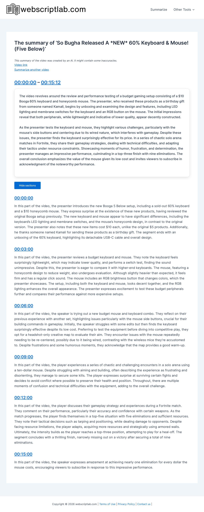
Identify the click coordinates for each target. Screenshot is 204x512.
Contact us (143, 504)
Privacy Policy (126, 504)
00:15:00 (23, 454)
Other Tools (182, 9)
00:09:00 (23, 356)
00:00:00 (25, 82)
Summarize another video (31, 69)
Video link (20, 65)
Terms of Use (107, 504)
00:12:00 (23, 397)
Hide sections (27, 185)
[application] (192, 9)
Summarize (158, 9)
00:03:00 (23, 249)
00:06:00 (23, 305)
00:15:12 (51, 82)
